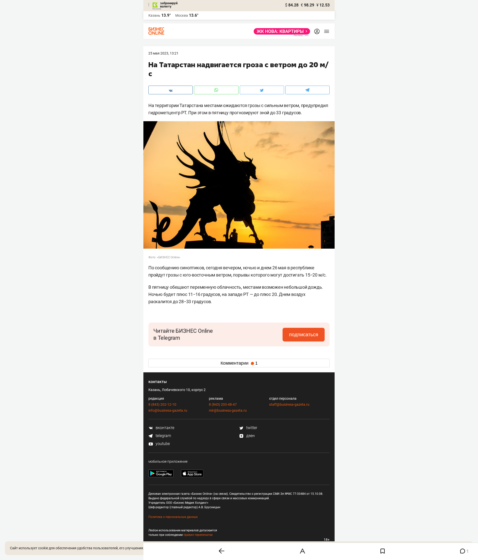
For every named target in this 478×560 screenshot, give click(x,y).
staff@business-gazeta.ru (289, 404)
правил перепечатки (198, 535)
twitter (251, 427)
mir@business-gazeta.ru (228, 410)
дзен (250, 435)
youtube (162, 443)
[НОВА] (280, 31)
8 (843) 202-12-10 (162, 404)
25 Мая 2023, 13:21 (163, 53)
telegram (163, 435)
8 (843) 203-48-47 (223, 404)
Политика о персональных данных (173, 517)
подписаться (303, 334)
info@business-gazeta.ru (167, 410)
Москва (181, 15)
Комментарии (239, 363)
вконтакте (164, 427)
